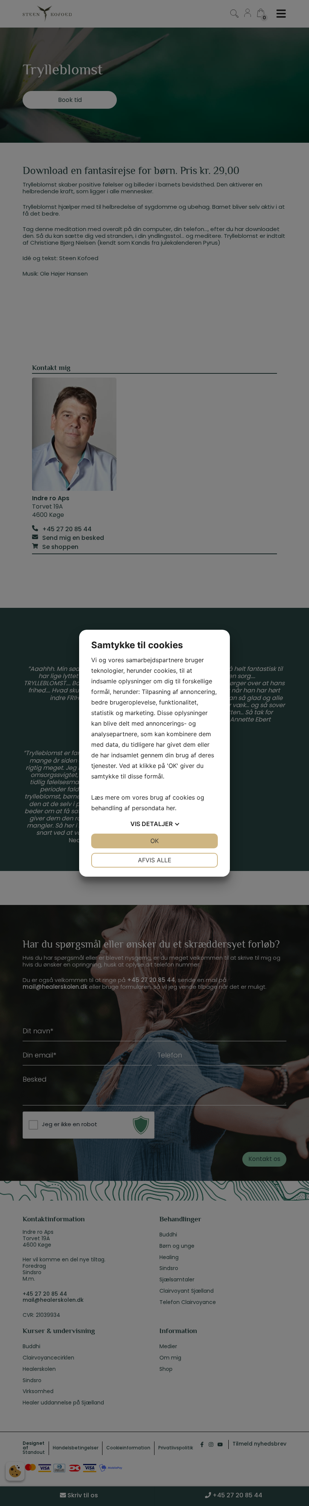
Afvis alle (154, 860)
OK (154, 841)
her (170, 808)
